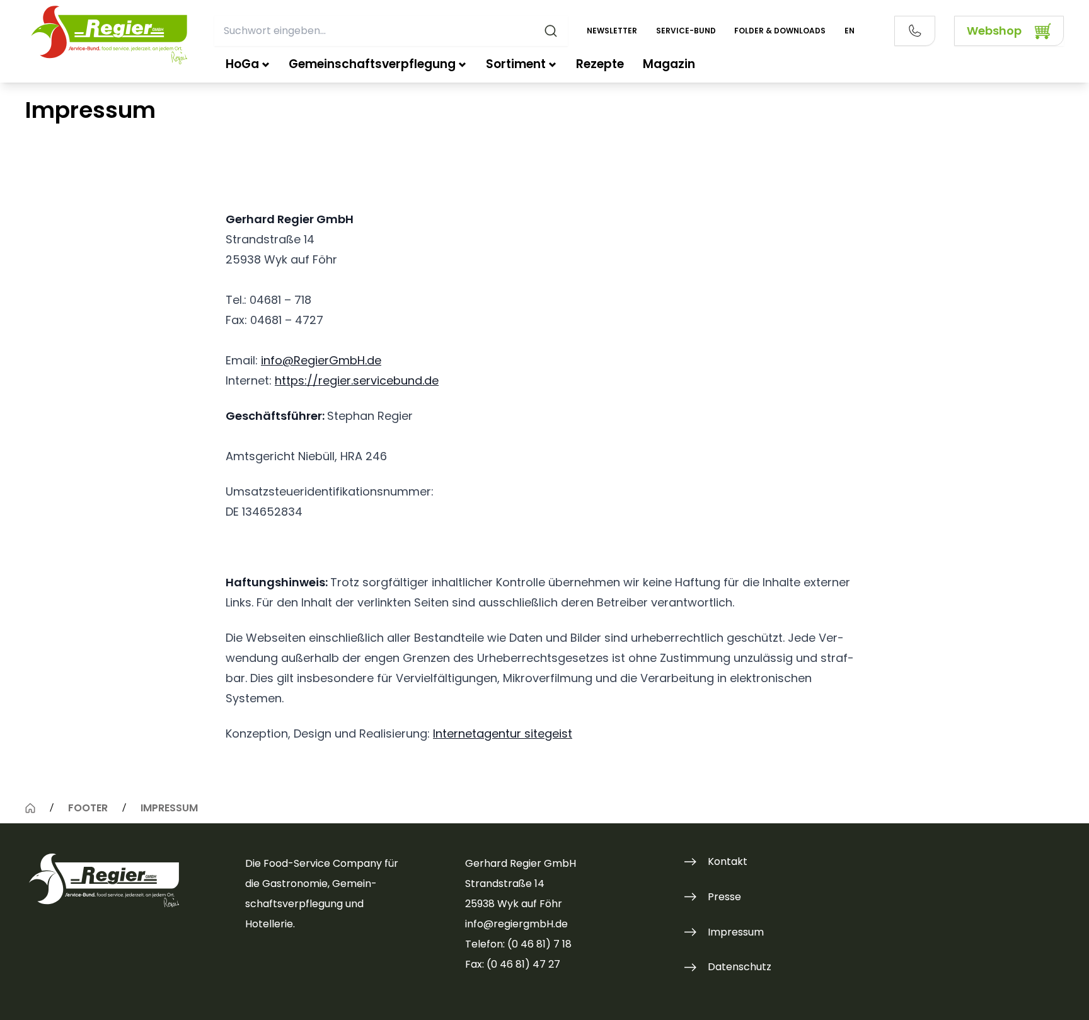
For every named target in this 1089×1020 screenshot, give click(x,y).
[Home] (30, 808)
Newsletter (612, 30)
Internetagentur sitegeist (502, 733)
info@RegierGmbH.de (321, 360)
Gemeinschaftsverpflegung (372, 63)
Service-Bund (686, 30)
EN (849, 30)
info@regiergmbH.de (516, 924)
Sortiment (516, 63)
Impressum (736, 932)
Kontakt (727, 861)
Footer (88, 808)
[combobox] (391, 31)
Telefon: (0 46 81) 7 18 (518, 944)
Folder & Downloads (780, 30)
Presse (724, 897)
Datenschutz (739, 966)
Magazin (669, 63)
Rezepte (600, 63)
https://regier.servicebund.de (357, 380)
